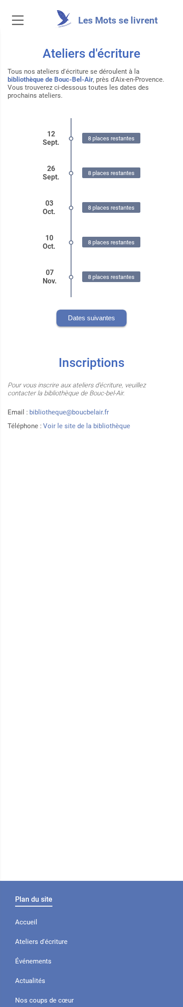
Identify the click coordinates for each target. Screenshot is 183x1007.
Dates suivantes (91, 318)
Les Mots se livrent (118, 20)
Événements (33, 961)
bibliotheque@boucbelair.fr (69, 412)
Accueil (26, 922)
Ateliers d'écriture (41, 942)
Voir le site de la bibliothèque (86, 426)
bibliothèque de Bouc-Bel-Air (50, 80)
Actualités (30, 981)
